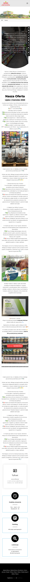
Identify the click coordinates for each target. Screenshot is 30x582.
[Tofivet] (15, 470)
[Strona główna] (2, 20)
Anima (14, 578)
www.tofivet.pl (15, 479)
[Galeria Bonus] (5, 3)
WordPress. (20, 578)
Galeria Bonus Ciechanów (15, 549)
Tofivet (15, 475)
